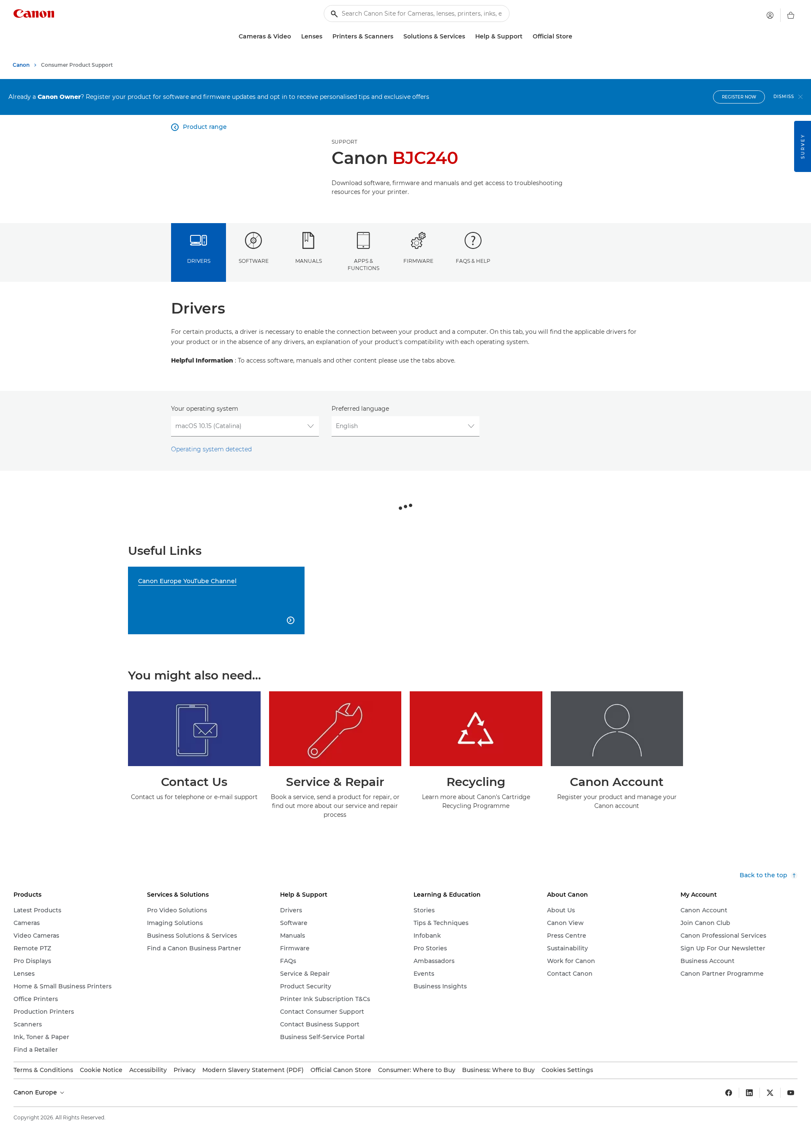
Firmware (418, 261)
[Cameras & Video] (294, 36)
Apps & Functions (363, 264)
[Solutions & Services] (468, 36)
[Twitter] (770, 1092)
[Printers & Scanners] (396, 36)
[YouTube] (790, 1092)
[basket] (790, 15)
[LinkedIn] (749, 1092)
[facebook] (728, 1092)
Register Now (739, 97)
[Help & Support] (526, 36)
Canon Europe (36, 1092)
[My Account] (770, 15)
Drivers (198, 261)
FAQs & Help (473, 261)
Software (254, 261)
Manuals (308, 261)
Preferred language (360, 408)
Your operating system (204, 408)
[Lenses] (325, 36)
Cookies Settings (567, 1070)
